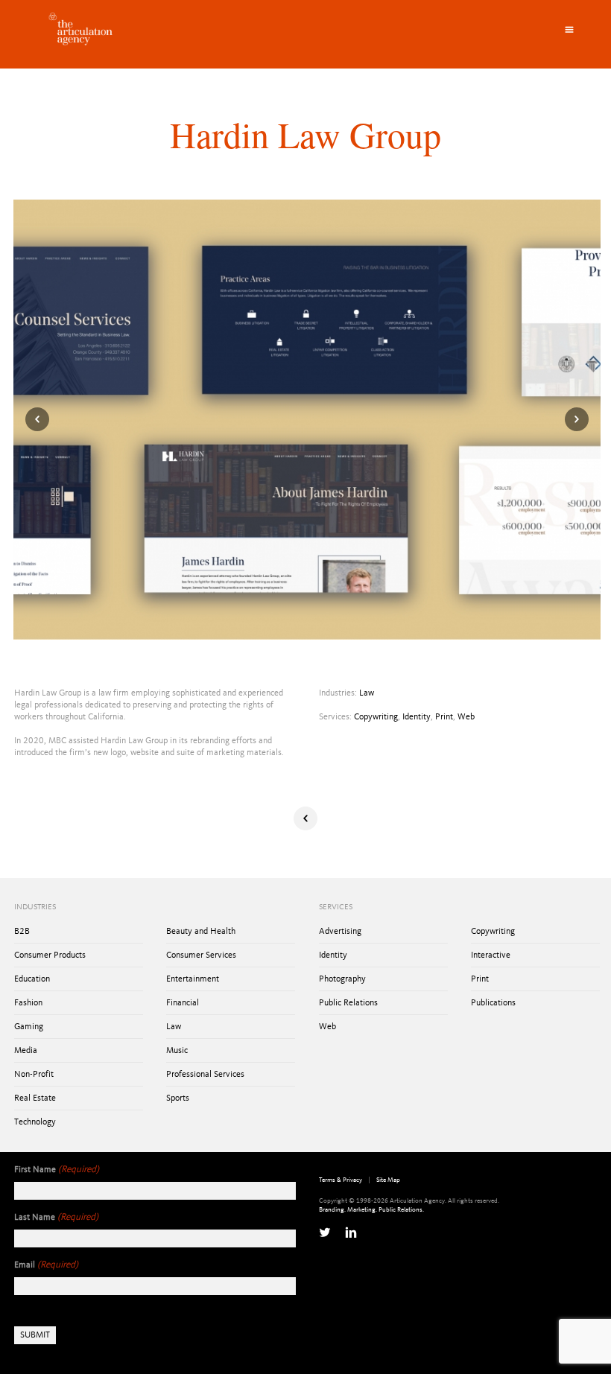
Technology (35, 1122)
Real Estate (35, 1098)
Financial (182, 1003)
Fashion (28, 1003)
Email (46, 1265)
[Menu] (569, 30)
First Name (56, 1169)
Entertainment (192, 979)
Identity (416, 717)
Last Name (56, 1217)
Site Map (388, 1180)
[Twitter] (325, 1232)
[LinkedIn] (351, 1232)
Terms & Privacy (340, 1180)
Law (366, 693)
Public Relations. (401, 1209)
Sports (177, 1098)
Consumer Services (201, 955)
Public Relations (348, 1003)
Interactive (490, 955)
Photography (342, 979)
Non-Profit (34, 1074)
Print (444, 717)
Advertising (340, 931)
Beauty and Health (200, 931)
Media (25, 1050)
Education (32, 979)
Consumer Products (50, 955)
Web (466, 717)
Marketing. (362, 1209)
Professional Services (205, 1074)
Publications (493, 1003)
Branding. (332, 1209)
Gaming (28, 1026)
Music (177, 1050)
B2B (22, 931)
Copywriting (376, 717)
